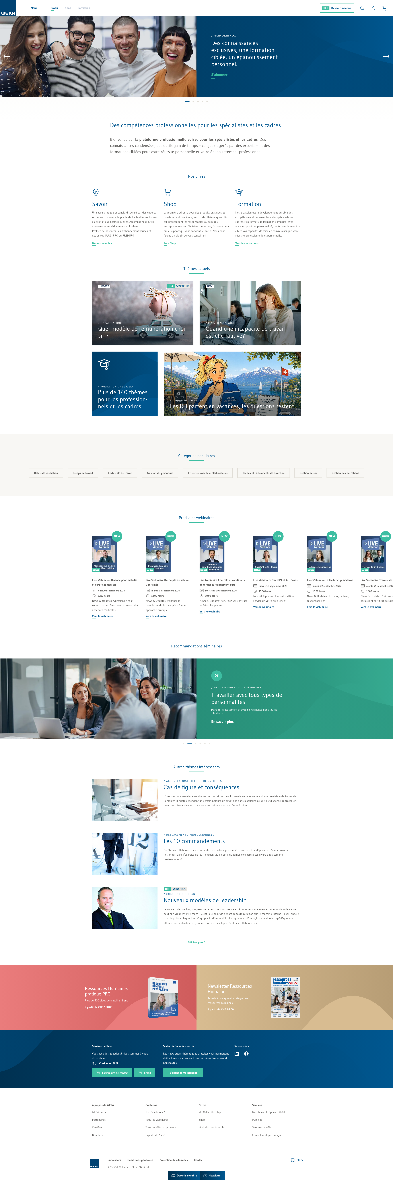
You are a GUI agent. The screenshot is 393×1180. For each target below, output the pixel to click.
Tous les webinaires (157, 1119)
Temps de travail (83, 473)
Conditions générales (140, 1160)
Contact (198, 1160)
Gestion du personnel (160, 473)
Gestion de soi (308, 473)
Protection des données (174, 1160)
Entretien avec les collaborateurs (208, 473)
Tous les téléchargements (161, 1127)
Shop (68, 8)
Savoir (54, 8)
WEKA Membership (210, 1112)
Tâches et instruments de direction (264, 473)
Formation (84, 8)
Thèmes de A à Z (155, 1112)
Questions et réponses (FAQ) (269, 1112)
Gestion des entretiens (345, 473)
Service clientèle (261, 1127)
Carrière (97, 1127)
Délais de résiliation (46, 473)
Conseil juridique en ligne (267, 1135)
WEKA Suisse (99, 1112)
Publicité (257, 1119)
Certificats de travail (120, 473)
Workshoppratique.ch (211, 1127)
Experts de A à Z (155, 1135)
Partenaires (99, 1119)
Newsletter (98, 1135)
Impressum (114, 1160)
